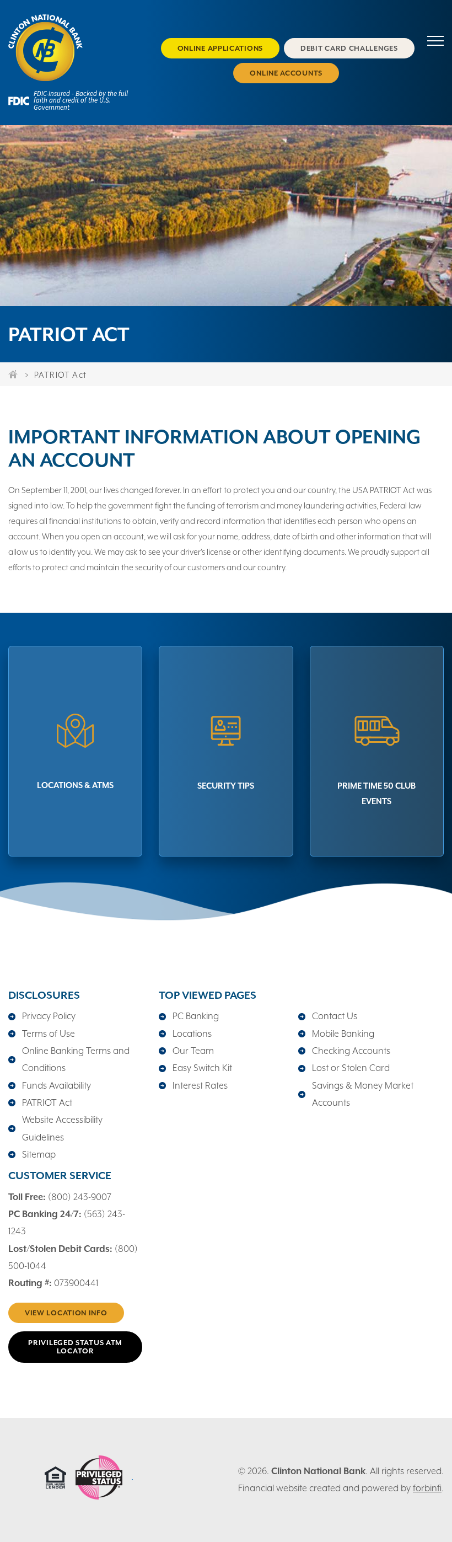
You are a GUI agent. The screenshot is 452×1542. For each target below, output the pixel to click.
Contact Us (334, 1016)
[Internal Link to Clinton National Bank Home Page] (75, 48)
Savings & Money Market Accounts (362, 1094)
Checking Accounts (351, 1051)
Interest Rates (200, 1085)
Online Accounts (286, 73)
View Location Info (66, 1313)
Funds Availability (56, 1085)
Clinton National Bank (318, 1471)
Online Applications (220, 48)
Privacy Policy (49, 1016)
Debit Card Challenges (349, 48)
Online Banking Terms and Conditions (76, 1059)
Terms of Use (48, 1034)
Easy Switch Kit (202, 1068)
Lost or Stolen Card (351, 1068)
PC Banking (196, 1016)
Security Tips (225, 785)
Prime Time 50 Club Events (376, 793)
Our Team (193, 1051)
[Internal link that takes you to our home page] (13, 373)
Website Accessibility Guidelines (62, 1128)
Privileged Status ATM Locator (75, 1346)
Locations (192, 1034)
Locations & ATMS (75, 785)
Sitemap (39, 1154)
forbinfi (427, 1488)
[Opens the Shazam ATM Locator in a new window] (99, 1496)
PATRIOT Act (47, 1102)
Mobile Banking (343, 1034)
